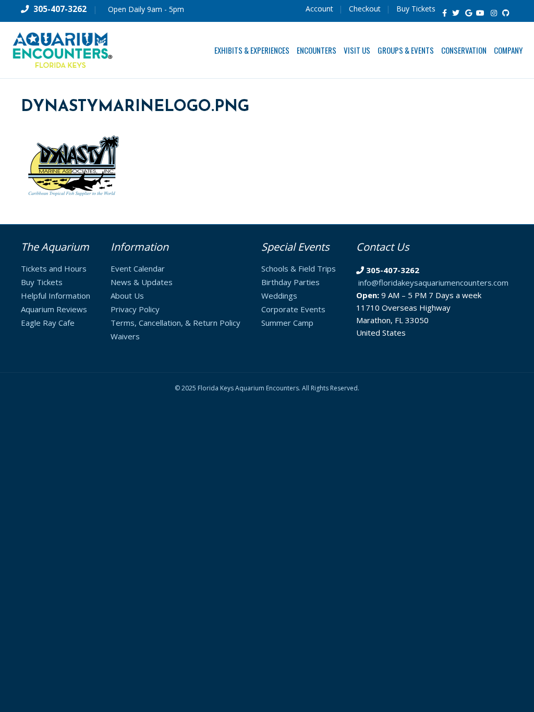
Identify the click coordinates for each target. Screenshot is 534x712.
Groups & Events (406, 50)
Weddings (279, 295)
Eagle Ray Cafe (48, 322)
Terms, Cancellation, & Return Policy (175, 322)
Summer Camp (287, 322)
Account (319, 9)
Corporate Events (293, 309)
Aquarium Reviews (54, 309)
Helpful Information (55, 295)
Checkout (365, 9)
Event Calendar (138, 268)
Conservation (464, 50)
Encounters (316, 50)
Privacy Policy (135, 309)
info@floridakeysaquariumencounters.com (433, 282)
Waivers (125, 336)
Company (508, 50)
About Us (127, 295)
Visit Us (357, 50)
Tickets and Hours (54, 268)
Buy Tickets (415, 9)
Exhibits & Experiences (251, 50)
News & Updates (142, 282)
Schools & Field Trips (298, 268)
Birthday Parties (290, 282)
